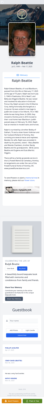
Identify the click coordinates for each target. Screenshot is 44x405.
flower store (29, 180)
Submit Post (22, 335)
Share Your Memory (14, 299)
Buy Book (22, 268)
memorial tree (31, 178)
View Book (10, 268)
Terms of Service (28, 395)
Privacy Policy (16, 395)
